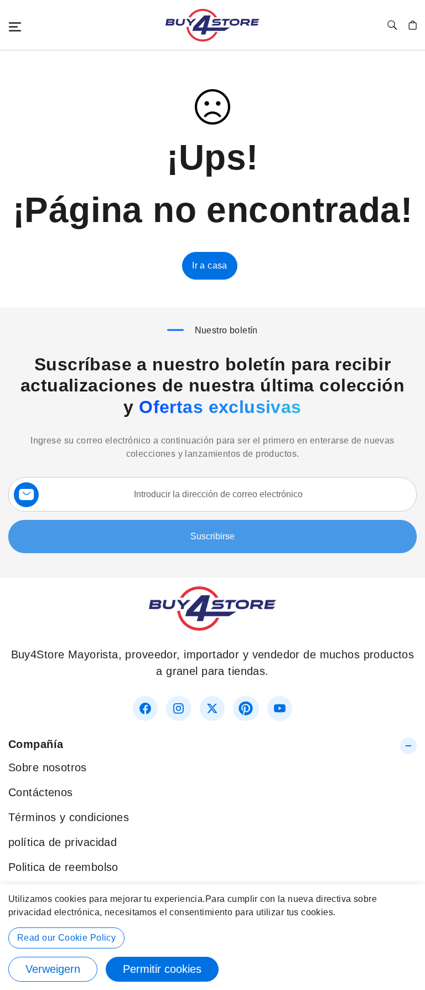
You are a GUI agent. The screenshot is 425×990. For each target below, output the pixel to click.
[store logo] (212, 25)
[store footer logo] (212, 627)
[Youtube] (279, 708)
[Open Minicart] (412, 25)
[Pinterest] (245, 708)
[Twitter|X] (212, 708)
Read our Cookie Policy (66, 937)
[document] (212, 937)
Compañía (35, 744)
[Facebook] (145, 708)
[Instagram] (178, 708)
